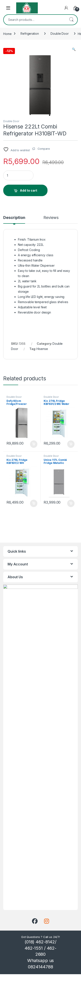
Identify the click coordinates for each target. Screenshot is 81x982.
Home (7, 33)
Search (71, 20)
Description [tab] (14, 218)
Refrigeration (30, 33)
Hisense (42, 349)
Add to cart (28, 190)
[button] (74, 49)
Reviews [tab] (50, 218)
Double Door (59, 33)
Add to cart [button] (33, 444)
